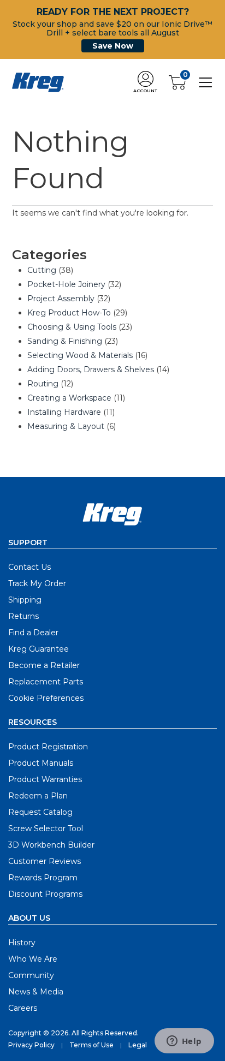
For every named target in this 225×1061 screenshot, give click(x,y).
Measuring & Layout (65, 426)
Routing (42, 384)
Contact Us (29, 567)
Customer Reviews (44, 861)
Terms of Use (91, 1045)
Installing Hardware (64, 412)
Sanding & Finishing (64, 341)
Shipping (25, 600)
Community (31, 975)
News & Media (35, 992)
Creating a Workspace (69, 398)
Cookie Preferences (46, 698)
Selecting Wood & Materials (80, 355)
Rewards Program (43, 878)
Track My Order (37, 583)
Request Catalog (40, 812)
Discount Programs (45, 894)
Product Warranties (45, 779)
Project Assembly (60, 298)
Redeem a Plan (38, 796)
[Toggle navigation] (205, 81)
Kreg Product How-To (69, 313)
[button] (145, 82)
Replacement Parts (45, 682)
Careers (22, 1008)
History (21, 942)
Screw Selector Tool (45, 828)
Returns (23, 616)
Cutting (41, 270)
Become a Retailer (44, 665)
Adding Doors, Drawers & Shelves (90, 369)
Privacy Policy (31, 1045)
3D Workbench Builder (51, 845)
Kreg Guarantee (38, 649)
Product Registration (48, 747)
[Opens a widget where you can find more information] (184, 1042)
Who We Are (32, 959)
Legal (137, 1045)
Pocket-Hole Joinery (66, 284)
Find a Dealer (33, 632)
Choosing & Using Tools (71, 327)
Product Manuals (40, 763)
